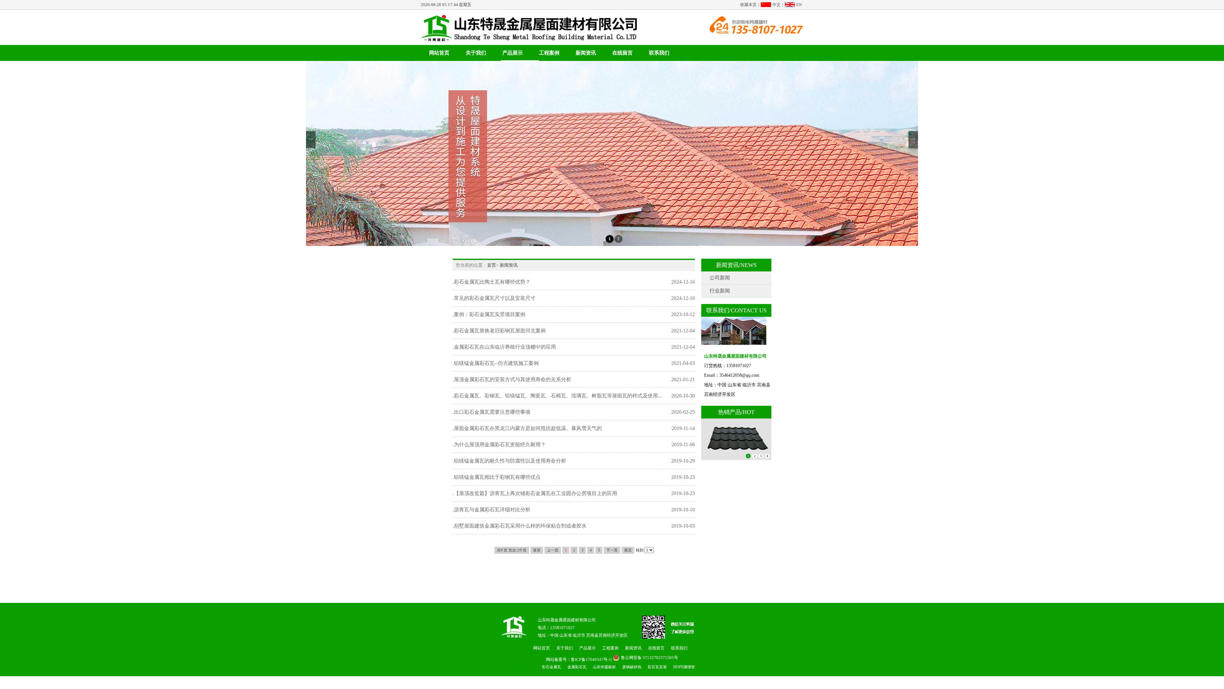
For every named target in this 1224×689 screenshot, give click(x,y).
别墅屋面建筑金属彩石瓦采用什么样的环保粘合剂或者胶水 (520, 526)
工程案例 (549, 53)
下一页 (612, 550)
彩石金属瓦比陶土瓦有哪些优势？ (492, 282)
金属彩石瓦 (576, 667)
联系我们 (659, 53)
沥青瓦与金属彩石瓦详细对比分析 (492, 509)
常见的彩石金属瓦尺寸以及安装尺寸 (495, 298)
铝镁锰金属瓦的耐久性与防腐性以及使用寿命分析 (510, 460)
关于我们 (476, 53)
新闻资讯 (586, 53)
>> (913, 139)
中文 (776, 4)
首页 (491, 265)
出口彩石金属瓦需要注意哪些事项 (492, 412)
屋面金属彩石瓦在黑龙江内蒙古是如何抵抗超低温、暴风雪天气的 (528, 428)
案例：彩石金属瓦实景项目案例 (489, 314)
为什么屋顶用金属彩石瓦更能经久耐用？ (500, 444)
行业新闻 (720, 290)
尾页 (628, 550)
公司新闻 (720, 277)
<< (311, 139)
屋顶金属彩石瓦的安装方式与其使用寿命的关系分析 (512, 379)
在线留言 (622, 53)
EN (799, 4)
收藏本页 (748, 4)
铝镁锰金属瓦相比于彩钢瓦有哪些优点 (497, 477)
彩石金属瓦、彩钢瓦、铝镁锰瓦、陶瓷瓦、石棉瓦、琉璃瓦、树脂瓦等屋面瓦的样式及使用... (558, 395)
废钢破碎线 (631, 667)
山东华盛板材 (604, 667)
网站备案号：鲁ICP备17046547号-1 (578, 659)
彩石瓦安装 (657, 667)
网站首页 (439, 53)
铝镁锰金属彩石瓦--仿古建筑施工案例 (496, 363)
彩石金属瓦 (551, 667)
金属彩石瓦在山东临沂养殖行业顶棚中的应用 (505, 347)
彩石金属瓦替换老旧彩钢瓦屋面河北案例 (500, 330)
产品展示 (512, 53)
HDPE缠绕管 (684, 667)
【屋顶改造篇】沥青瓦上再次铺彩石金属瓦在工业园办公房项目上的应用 (535, 493)
